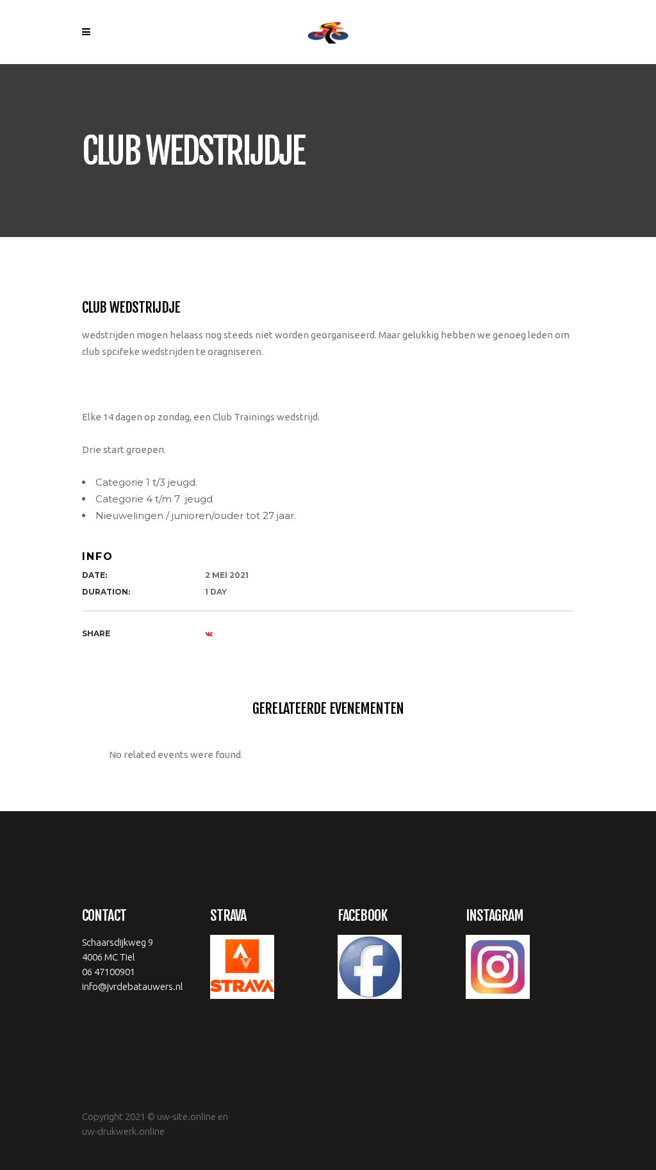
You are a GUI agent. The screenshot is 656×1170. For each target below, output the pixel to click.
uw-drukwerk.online (123, 1131)
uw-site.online (186, 1116)
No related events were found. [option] (176, 754)
